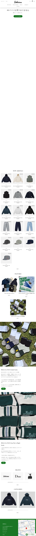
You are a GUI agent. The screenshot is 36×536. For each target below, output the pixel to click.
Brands (21, 4)
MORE (9, 295)
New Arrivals (9, 4)
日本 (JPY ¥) (2, 1)
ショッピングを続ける (18, 16)
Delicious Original (15, 4)
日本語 (7, 1)
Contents (18, 6)
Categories (26, 4)
